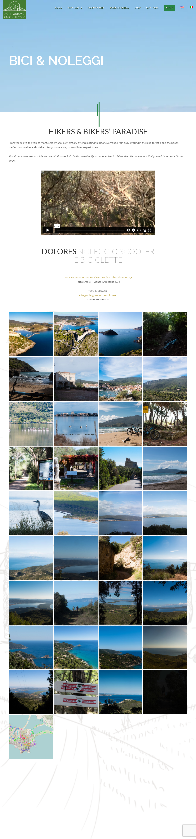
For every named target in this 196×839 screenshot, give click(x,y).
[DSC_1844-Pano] (120, 513)
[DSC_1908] (76, 558)
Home (58, 7)
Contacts (152, 7)
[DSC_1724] (165, 379)
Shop (137, 7)
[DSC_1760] (31, 468)
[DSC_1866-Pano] (165, 513)
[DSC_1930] (120, 558)
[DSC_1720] (120, 379)
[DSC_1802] (120, 468)
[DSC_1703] (165, 334)
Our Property (96, 7)
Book (169, 7)
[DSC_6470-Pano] (120, 647)
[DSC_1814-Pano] (165, 468)
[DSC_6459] (76, 647)
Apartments (74, 7)
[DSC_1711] (31, 379)
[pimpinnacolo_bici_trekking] (165, 692)
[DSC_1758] (165, 424)
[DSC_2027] (165, 603)
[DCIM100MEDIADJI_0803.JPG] (31, 334)
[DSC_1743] (76, 424)
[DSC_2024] (120, 603)
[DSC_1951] (165, 558)
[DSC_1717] (76, 379)
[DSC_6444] (31, 647)
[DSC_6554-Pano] (120, 692)
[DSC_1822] (31, 513)
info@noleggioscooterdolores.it (98, 295)
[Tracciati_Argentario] (31, 737)
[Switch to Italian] (191, 8)
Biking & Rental (119, 7)
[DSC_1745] (120, 424)
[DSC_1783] (76, 468)
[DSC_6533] (31, 692)
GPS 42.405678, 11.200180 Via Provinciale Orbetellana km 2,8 (98, 277)
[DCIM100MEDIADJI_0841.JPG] (76, 334)
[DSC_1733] (31, 424)
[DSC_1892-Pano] (31, 558)
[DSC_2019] (76, 603)
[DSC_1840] (76, 513)
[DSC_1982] (31, 603)
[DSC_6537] (76, 692)
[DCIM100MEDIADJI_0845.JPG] (120, 334)
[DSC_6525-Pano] (165, 647)
